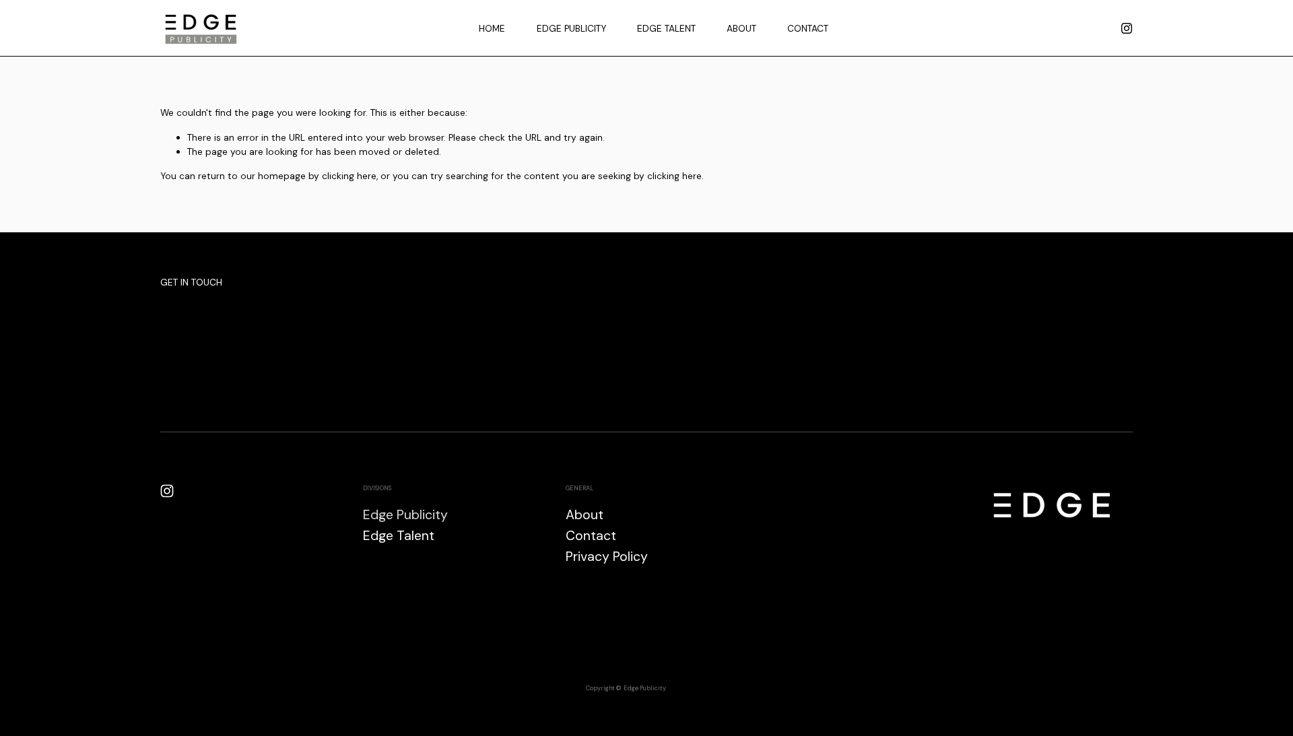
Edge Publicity (405, 514)
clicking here (349, 176)
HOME (492, 28)
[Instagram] (1126, 28)
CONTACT (807, 28)
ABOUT (741, 28)
